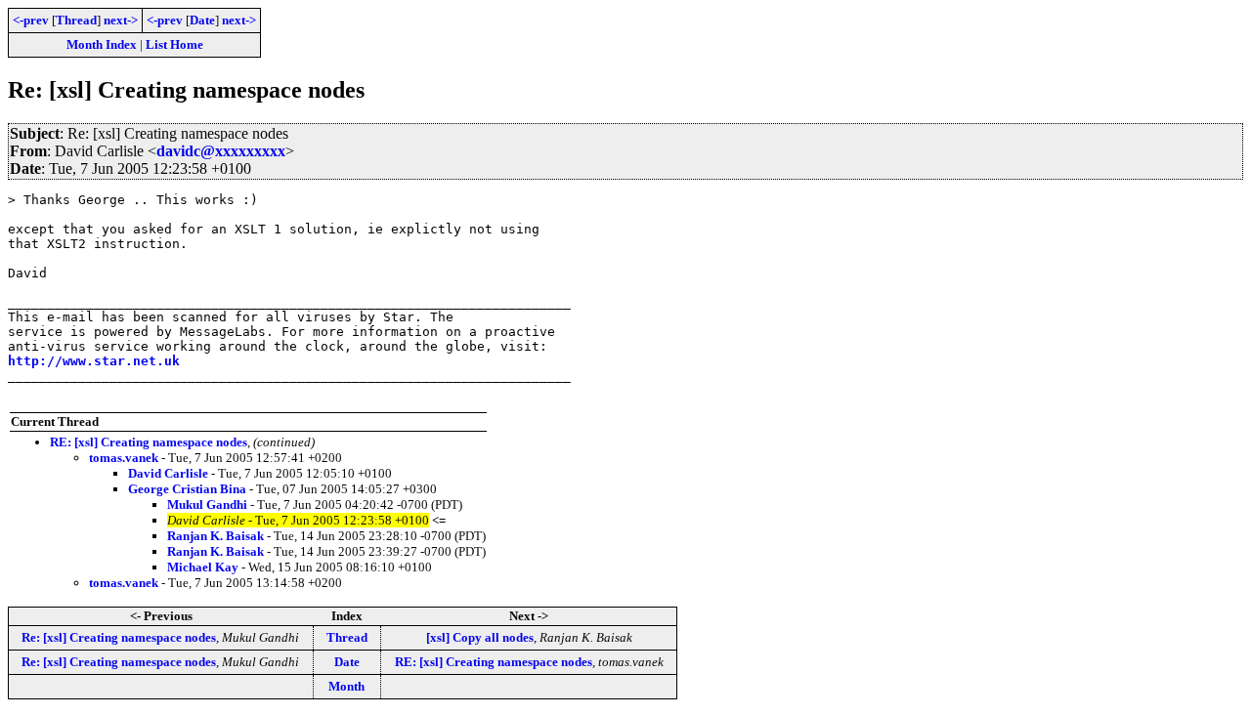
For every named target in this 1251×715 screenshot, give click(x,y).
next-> (121, 20)
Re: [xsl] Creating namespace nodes (119, 637)
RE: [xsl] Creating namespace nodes (148, 442)
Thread (76, 20)
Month (346, 686)
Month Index (101, 44)
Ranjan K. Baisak (215, 535)
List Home (174, 44)
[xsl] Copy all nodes (480, 637)
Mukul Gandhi (207, 504)
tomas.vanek (123, 457)
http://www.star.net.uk (94, 361)
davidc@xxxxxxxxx (220, 151)
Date (202, 20)
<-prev (31, 20)
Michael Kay (202, 567)
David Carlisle (168, 473)
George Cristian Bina (187, 489)
